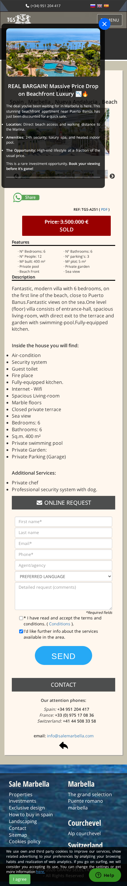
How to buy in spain (31, 814)
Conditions (60, 624)
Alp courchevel (84, 833)
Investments (22, 801)
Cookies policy (24, 841)
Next (112, 176)
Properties (20, 794)
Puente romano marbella (85, 804)
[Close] (104, 24)
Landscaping (23, 821)
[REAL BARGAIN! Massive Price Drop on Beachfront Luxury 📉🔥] (53, 52)
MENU (112, 20)
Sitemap (18, 835)
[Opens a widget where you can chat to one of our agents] (105, 875)
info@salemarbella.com (70, 736)
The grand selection (90, 794)
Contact (17, 828)
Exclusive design (27, 807)
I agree (20, 879)
